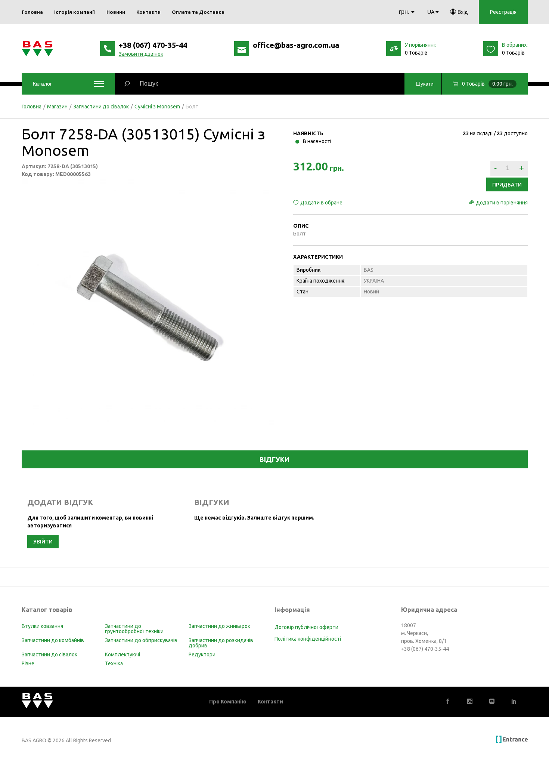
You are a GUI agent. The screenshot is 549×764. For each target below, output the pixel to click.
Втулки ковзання (42, 626)
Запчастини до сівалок (101, 107)
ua (430, 12)
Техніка (114, 663)
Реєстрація (503, 12)
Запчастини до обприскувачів (141, 640)
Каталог (42, 84)
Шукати (425, 84)
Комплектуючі (122, 654)
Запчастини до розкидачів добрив (221, 643)
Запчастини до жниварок (219, 626)
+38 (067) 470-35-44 (153, 45)
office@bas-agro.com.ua (296, 45)
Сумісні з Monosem (157, 107)
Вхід (462, 12)
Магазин (57, 107)
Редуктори (202, 654)
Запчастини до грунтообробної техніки (134, 628)
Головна (31, 107)
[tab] (275, 459)
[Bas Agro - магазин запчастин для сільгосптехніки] (37, 48)
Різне (28, 663)
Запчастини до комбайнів (53, 640)
